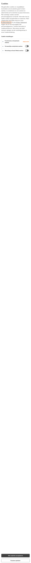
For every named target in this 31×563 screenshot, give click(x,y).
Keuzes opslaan (15, 560)
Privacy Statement (21, 22)
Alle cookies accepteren (15, 555)
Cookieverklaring (6, 22)
